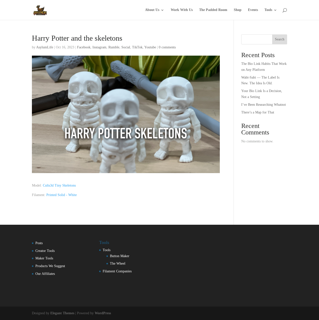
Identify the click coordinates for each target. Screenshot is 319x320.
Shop (237, 10)
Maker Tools (44, 258)
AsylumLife (44, 47)
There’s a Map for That (257, 112)
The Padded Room (213, 10)
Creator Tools (45, 251)
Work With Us (182, 10)
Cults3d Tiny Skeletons (59, 185)
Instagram (99, 47)
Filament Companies (117, 271)
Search (279, 39)
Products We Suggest (50, 266)
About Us (152, 10)
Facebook (83, 47)
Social (125, 47)
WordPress (103, 313)
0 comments (167, 47)
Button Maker (119, 256)
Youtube (150, 47)
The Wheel (117, 263)
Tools (268, 10)
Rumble (113, 47)
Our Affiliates (45, 274)
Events (253, 10)
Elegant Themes (62, 313)
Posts (39, 243)
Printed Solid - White (61, 195)
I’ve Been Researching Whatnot (263, 105)
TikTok (137, 47)
